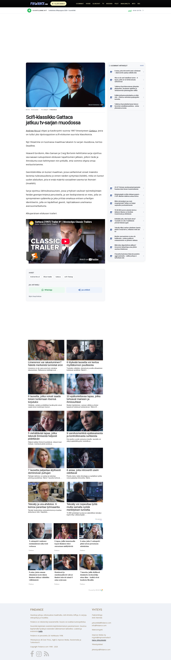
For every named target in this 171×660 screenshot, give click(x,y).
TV (103, 3)
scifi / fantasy (68, 277)
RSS (139, 3)
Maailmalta (125, 3)
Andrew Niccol (33, 130)
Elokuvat (96, 3)
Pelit (117, 3)
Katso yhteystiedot (99, 640)
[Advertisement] (126, 147)
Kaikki (142, 65)
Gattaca (93, 130)
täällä (40, 631)
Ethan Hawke (48, 277)
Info (133, 3)
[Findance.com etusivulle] (39, 3)
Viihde (88, 3)
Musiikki (109, 3)
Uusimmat (80, 3)
